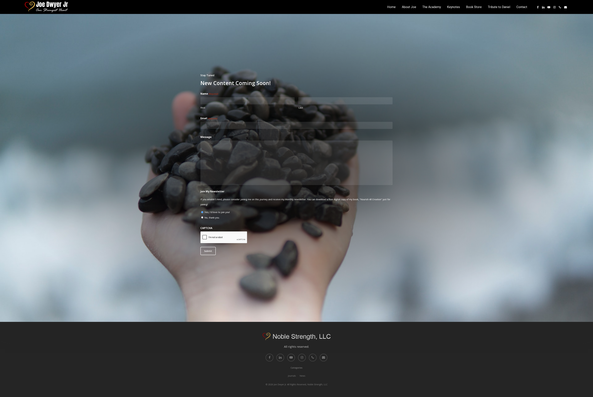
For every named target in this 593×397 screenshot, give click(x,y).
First (202, 107)
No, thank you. (211, 217)
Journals (292, 375)
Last (300, 107)
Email (208, 118)
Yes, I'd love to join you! (217, 212)
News (302, 375)
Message (206, 137)
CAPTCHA (206, 228)
